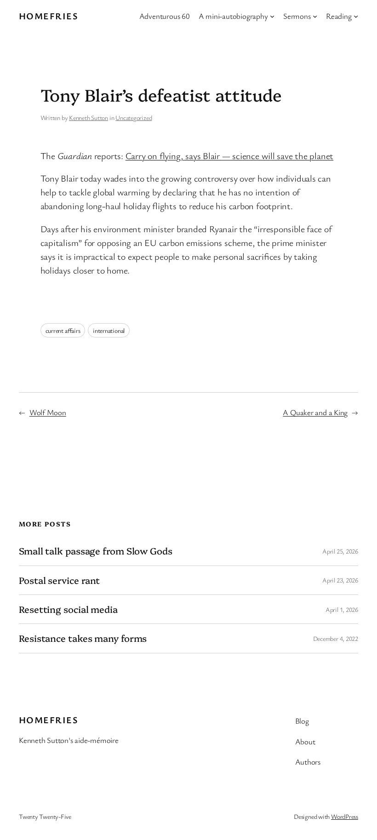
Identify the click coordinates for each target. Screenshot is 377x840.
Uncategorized (133, 117)
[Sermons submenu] (315, 16)
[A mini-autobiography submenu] (272, 16)
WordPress (344, 816)
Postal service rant (59, 580)
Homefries (48, 16)
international (109, 330)
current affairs (63, 330)
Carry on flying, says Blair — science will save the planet (229, 155)
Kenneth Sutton (88, 117)
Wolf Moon (47, 412)
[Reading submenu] (356, 16)
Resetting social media (68, 609)
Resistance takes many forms (83, 638)
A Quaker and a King (315, 412)
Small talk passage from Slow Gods (95, 551)
